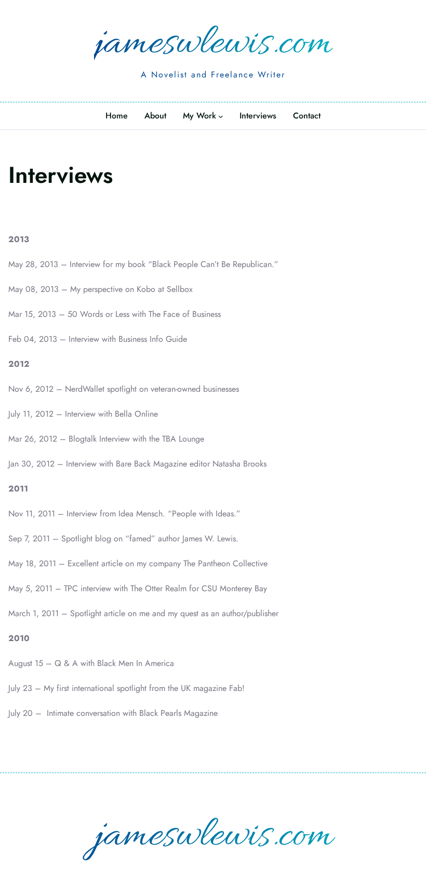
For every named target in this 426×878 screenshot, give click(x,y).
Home (116, 116)
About (155, 116)
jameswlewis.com (213, 44)
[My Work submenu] (220, 116)
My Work (199, 116)
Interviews (257, 116)
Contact (307, 116)
